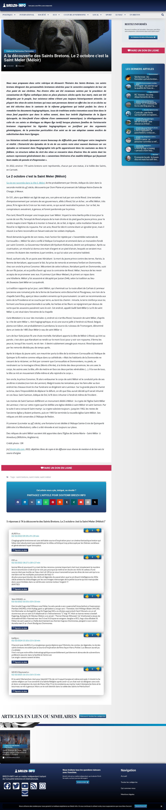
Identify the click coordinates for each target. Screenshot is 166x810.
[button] (162, 15)
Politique (8, 14)
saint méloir (45, 477)
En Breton (135, 14)
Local (96, 14)
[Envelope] (25, 793)
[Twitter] (16, 786)
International (27, 14)
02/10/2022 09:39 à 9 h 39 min (25, 536)
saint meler (34, 477)
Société (42, 14)
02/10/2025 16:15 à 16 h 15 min (26, 674)
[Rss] (33, 786)
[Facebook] (7, 786)
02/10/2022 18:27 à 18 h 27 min (26, 562)
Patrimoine (29, 51)
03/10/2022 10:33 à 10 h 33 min (26, 601)
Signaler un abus (20, 550)
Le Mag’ (119, 14)
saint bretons (22, 477)
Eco (55, 14)
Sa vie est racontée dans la (25, 182)
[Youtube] (25, 786)
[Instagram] (42, 786)
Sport (109, 14)
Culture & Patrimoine (75, 14)
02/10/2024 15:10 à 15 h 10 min (26, 640)
